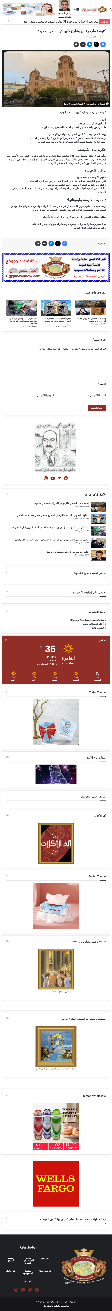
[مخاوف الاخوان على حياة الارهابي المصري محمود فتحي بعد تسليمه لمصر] (56, 308)
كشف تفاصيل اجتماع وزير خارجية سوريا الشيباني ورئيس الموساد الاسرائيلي (52, 539)
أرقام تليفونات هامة (93, 623)
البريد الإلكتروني (97, 395)
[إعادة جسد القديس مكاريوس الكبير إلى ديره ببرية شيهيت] (90, 308)
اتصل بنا (28, 1281)
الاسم (102, 383)
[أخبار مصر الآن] (94, 9)
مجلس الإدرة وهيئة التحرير (28, 1260)
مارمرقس (50, 181)
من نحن (45, 1258)
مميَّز (45, 1306)
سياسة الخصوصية (28, 1272)
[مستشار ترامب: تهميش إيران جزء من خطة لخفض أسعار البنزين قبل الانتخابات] (21, 308)
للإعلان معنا (45, 1270)
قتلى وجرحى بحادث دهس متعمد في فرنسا (68, 552)
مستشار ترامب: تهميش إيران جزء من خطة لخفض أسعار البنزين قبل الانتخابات (23, 321)
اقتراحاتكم (11, 1270)
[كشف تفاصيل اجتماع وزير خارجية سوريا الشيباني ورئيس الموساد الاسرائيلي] (98, 543)
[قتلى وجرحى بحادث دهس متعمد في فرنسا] (98, 555)
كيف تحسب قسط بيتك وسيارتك (87, 619)
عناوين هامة (98, 627)
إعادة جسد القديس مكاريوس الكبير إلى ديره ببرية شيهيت (61, 503)
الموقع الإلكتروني (45, 395)
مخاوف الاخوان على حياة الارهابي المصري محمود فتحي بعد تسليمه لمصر (52, 21)
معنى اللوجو (11, 1259)
